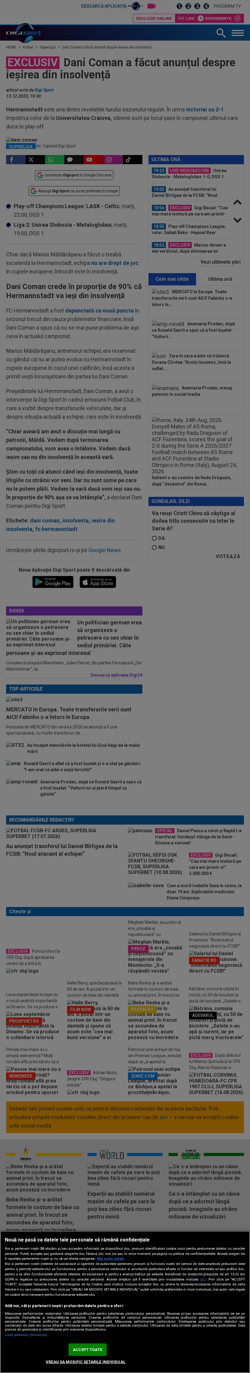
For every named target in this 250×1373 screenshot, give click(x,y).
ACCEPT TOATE (87, 1349)
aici (203, 1279)
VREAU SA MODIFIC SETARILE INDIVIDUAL (85, 1362)
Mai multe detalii (110, 1259)
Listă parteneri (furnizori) (26, 1335)
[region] (125, 1302)
